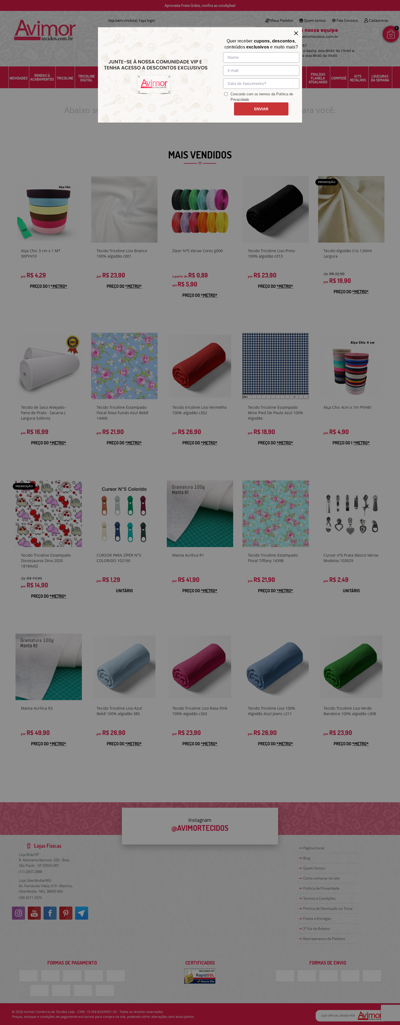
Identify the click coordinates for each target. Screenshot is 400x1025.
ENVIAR (261, 109)
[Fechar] (296, 33)
